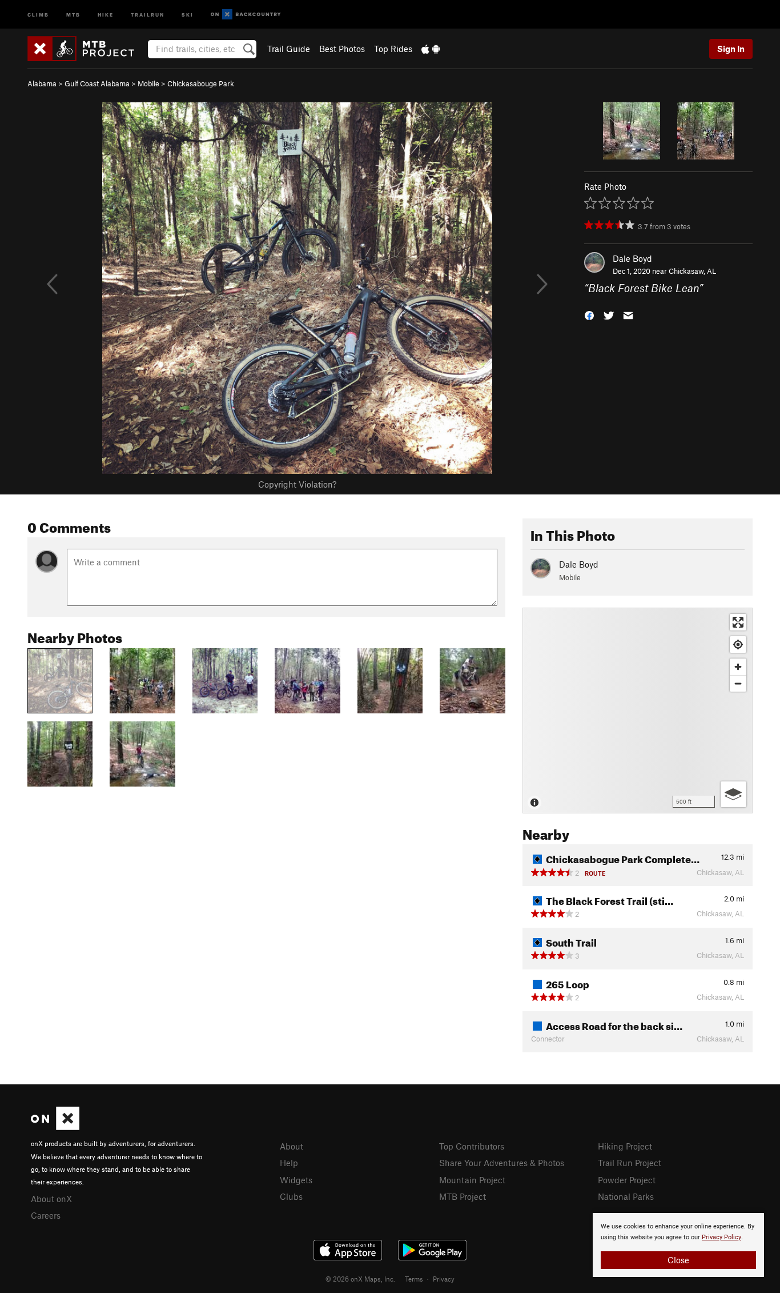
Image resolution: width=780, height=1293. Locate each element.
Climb (38, 14)
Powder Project (627, 1180)
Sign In (731, 48)
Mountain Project (472, 1180)
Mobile (148, 83)
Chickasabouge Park (200, 83)
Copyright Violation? (297, 484)
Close (678, 1260)
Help (289, 1163)
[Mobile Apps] (430, 48)
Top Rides (393, 48)
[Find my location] (738, 644)
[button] (589, 314)
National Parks (626, 1196)
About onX (51, 1199)
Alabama (42, 83)
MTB (73, 14)
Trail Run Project (629, 1163)
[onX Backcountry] (246, 14)
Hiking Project (625, 1146)
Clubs (291, 1196)
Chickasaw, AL (692, 271)
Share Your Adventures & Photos (501, 1163)
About (291, 1146)
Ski (188, 14)
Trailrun (147, 14)
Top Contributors (471, 1146)
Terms (414, 1279)
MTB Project (462, 1196)
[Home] (86, 48)
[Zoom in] (738, 667)
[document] (678, 1245)
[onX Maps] (55, 1127)
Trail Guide (288, 48)
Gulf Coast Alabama (97, 83)
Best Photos (342, 48)
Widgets (296, 1180)
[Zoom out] (738, 683)
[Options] (733, 794)
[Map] (637, 710)
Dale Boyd (632, 258)
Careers (46, 1215)
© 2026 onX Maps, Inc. (360, 1279)
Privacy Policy (721, 1237)
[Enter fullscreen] (738, 622)
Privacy (444, 1279)
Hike (106, 14)
